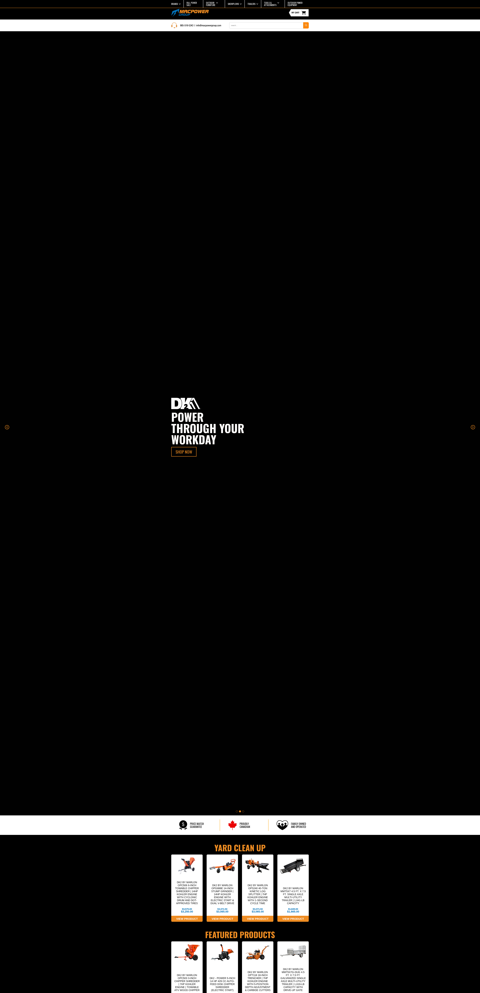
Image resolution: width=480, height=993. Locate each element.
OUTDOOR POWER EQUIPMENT (295, 4)
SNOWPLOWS (233, 3)
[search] (306, 25)
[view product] (187, 888)
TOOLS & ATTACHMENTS (270, 4)
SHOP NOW (184, 452)
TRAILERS (252, 3)
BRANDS (174, 3)
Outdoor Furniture (210, 4)
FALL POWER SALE (191, 4)
